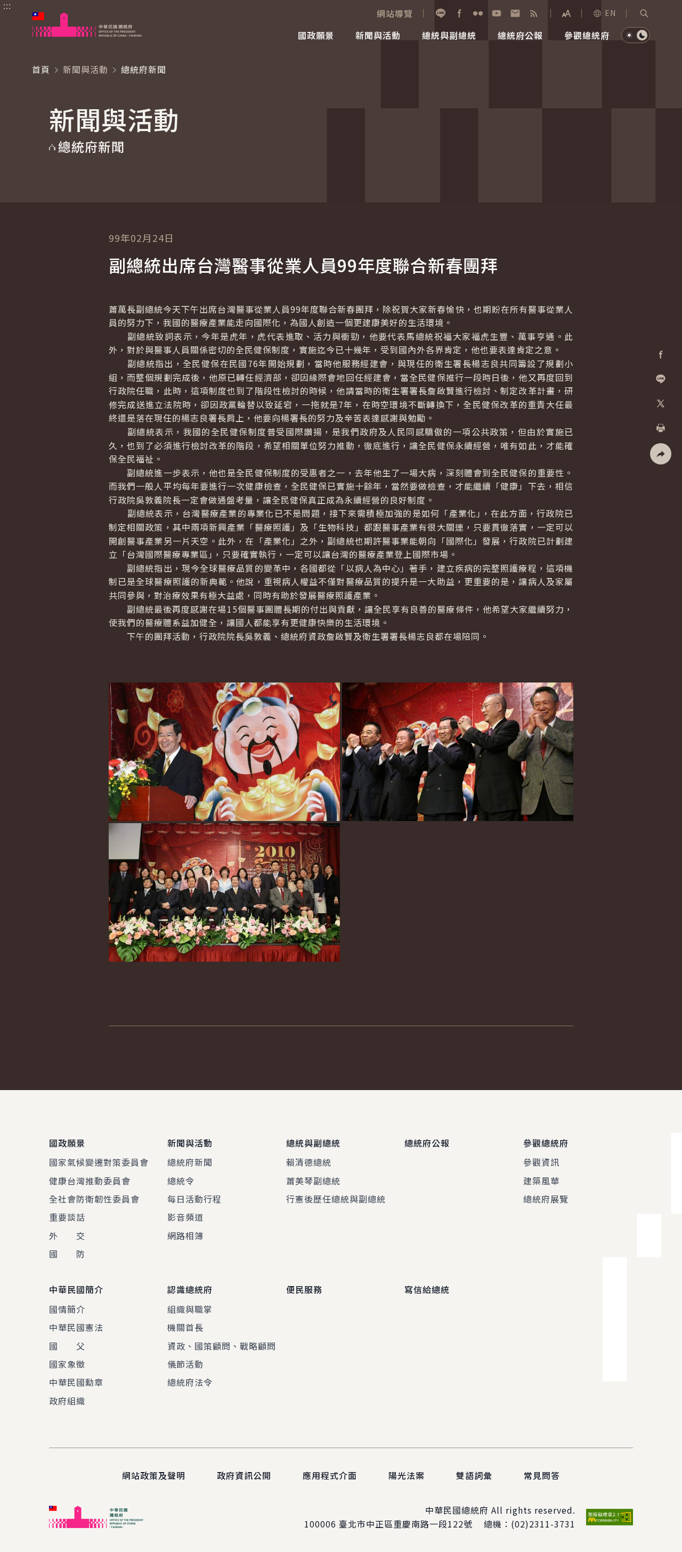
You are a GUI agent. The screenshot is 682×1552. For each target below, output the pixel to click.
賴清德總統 (308, 1162)
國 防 (67, 1253)
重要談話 (67, 1216)
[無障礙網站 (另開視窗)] (609, 1517)
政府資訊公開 (244, 1475)
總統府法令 (190, 1382)
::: (7, 6)
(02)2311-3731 (543, 1523)
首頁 (41, 69)
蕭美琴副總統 (313, 1180)
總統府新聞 (190, 1162)
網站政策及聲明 (153, 1475)
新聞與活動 (85, 69)
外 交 (67, 1235)
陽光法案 (406, 1475)
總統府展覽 (546, 1198)
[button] (644, 13)
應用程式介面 (330, 1475)
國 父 (67, 1345)
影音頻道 (185, 1216)
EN (610, 12)
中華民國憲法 (76, 1327)
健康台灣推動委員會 (90, 1180)
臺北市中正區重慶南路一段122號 (406, 1523)
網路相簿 (185, 1235)
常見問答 (542, 1475)
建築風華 (541, 1180)
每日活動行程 (194, 1198)
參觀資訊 (541, 1162)
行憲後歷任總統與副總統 (336, 1198)
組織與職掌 (190, 1309)
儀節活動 (185, 1364)
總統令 (180, 1180)
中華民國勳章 (76, 1382)
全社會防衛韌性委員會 (94, 1198)
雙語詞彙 (474, 1475)
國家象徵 (67, 1364)
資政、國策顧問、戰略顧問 (221, 1345)
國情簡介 (67, 1309)
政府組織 (67, 1400)
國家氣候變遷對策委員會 (99, 1162)
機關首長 (185, 1327)
